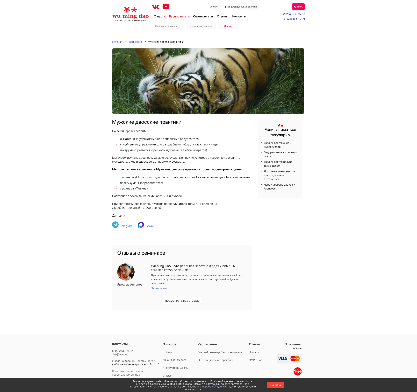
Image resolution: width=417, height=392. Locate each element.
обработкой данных (214, 386)
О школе (169, 344)
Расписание (177, 16)
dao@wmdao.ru (121, 354)
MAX (149, 226)
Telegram (126, 226)
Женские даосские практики (215, 360)
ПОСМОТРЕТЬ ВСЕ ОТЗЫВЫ (182, 300)
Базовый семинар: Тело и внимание (220, 352)
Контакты (239, 16)
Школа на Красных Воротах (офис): (133, 360)
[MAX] (141, 226)
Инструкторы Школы (175, 367)
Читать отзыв (159, 288)
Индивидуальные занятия (242, 6)
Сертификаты (203, 16)
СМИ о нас (255, 360)
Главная (117, 41)
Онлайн (214, 6)
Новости (254, 352)
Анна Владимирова (175, 360)
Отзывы (222, 16)
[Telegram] (115, 226)
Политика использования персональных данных (127, 372)
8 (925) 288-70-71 (294, 18)
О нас (158, 16)
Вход (300, 6)
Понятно (275, 385)
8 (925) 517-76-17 (293, 14)
